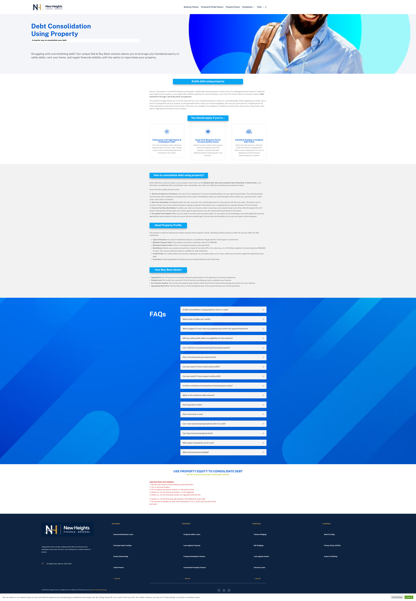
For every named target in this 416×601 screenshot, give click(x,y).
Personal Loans (259, 567)
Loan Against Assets (261, 556)
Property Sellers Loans (192, 534)
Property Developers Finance (194, 556)
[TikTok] (229, 590)
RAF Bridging (258, 545)
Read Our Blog (329, 534)
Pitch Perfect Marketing (99, 590)
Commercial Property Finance (195, 567)
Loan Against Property (192, 545)
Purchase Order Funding (122, 545)
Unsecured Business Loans (123, 534)
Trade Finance (118, 567)
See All (117, 578)
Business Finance (191, 7)
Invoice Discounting (120, 556)
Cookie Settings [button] (397, 597)
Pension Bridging (260, 534)
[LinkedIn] (224, 590)
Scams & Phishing (330, 556)
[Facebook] (219, 590)
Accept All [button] (409, 597)
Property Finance (233, 7)
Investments (247, 7)
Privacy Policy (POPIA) (332, 545)
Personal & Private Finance (212, 7)
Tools (259, 7)
